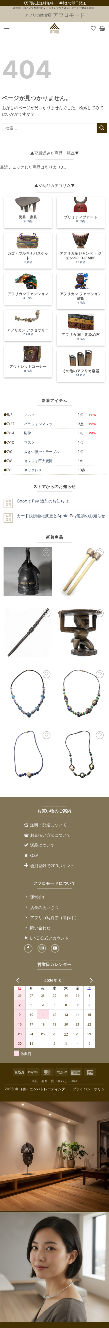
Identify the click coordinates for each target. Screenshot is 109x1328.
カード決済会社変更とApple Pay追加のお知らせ (61, 515)
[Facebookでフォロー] (28, 948)
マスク (29, 414)
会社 (44, 1081)
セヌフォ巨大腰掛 (38, 461)
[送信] (102, 128)
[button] (7, 28)
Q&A (73, 1081)
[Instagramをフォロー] (42, 948)
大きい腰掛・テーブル (42, 451)
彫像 (27, 433)
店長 (35, 1081)
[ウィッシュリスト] (93, 28)
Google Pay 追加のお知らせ (43, 501)
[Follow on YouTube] (55, 948)
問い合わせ (59, 1081)
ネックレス (33, 470)
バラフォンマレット (40, 424)
